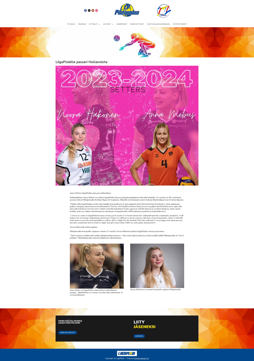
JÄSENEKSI (139, 336)
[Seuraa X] (89, 10)
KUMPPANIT (122, 24)
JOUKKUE (82, 24)
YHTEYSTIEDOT (180, 24)
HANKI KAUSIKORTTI (67, 333)
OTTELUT (93, 24)
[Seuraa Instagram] (96, 10)
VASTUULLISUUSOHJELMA (158, 24)
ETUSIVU (71, 24)
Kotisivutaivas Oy (141, 358)
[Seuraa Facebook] (85, 10)
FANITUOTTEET (137, 24)
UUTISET (107, 24)
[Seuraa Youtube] (93, 10)
